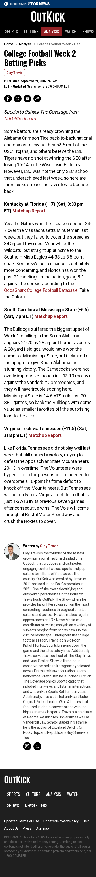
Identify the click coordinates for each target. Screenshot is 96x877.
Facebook (8, 98)
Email (27, 98)
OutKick (48, 16)
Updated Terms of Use (21, 821)
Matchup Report (29, 210)
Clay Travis (14, 73)
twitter (37, 746)
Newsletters (36, 805)
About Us (11, 828)
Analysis (51, 31)
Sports (11, 31)
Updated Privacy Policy (61, 821)
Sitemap (42, 828)
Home (9, 44)
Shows (13, 805)
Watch (70, 31)
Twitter (18, 98)
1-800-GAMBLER (15, 856)
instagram (27, 746)
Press (27, 828)
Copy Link (37, 98)
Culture (31, 31)
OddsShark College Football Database (40, 290)
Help (86, 821)
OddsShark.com (20, 118)
